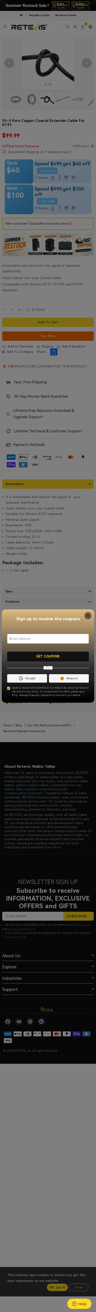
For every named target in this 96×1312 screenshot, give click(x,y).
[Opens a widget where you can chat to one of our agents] (79, 1304)
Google (30, 678)
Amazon (72, 678)
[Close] (88, 615)
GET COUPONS (48, 656)
